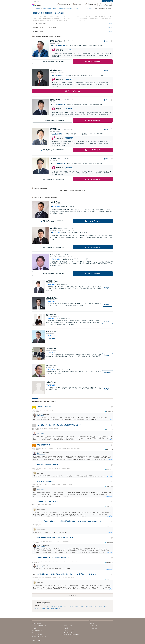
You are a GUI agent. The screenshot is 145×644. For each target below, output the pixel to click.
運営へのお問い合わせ (40, 636)
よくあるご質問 (38, 634)
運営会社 (94, 626)
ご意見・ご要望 (68, 626)
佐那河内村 (77, 607)
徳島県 (54, 206)
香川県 (54, 232)
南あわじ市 (55, 318)
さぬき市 (54, 335)
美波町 (98, 607)
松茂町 (105, 607)
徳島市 (53, 284)
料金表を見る (69, 49)
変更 (110, 24)
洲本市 (53, 352)
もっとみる (72, 595)
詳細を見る (107, 288)
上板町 (47, 608)
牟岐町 (94, 607)
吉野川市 (53, 607)
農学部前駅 (61, 369)
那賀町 (90, 607)
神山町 (86, 607)
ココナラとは (37, 632)
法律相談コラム (38, 630)
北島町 (54, 45)
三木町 (53, 369)
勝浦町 (69, 607)
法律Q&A (36, 628)
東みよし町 (57, 608)
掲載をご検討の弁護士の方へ (71, 634)
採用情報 (94, 628)
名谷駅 (62, 318)
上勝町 (72, 607)
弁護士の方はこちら (107, 1)
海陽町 (101, 607)
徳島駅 (60, 284)
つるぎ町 (52, 608)
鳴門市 (40, 607)
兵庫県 (49, 318)
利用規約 (66, 628)
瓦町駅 (65, 232)
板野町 (43, 608)
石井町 (82, 607)
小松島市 (44, 607)
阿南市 (58, 206)
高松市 (58, 232)
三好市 (65, 607)
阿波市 (57, 607)
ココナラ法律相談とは (40, 626)
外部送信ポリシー (68, 632)
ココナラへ (36, 1)
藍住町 (40, 608)
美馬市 (61, 607)
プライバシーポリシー (69, 630)
